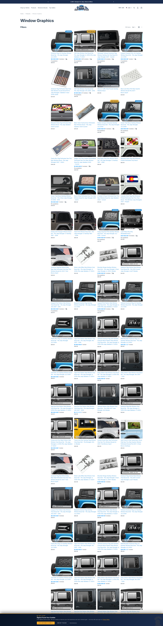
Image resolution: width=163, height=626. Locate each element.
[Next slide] (70, 40)
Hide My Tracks (62, 623)
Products (28, 13)
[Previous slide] (53, 40)
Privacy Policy (106, 619)
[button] (134, 27)
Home (22, 13)
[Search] (134, 8)
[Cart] (141, 8)
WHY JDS (121, 7)
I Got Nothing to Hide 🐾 (45, 623)
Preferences (73, 623)
